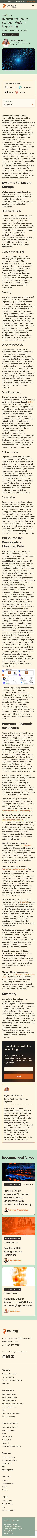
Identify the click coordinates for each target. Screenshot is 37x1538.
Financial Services (8, 1416)
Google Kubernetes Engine (11, 1446)
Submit (18, 1076)
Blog (3, 1466)
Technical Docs (7, 1504)
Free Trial (5, 1383)
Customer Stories (8, 1484)
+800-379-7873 (12, 1345)
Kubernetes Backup (9, 1400)
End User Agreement (11, 1524)
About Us (5, 1480)
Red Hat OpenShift (8, 1430)
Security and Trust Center (12, 1527)
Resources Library (8, 1457)
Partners (5, 1487)
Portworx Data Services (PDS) (18, 975)
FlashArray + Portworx (10, 1427)
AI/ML (4, 1410)
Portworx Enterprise (9, 1374)
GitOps (31, 401)
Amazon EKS (6, 1440)
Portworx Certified (8, 1510)
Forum (4, 1507)
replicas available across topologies (17, 810)
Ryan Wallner (12, 1095)
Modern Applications (9, 1407)
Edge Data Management (10, 1413)
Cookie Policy (8, 1533)
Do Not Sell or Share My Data (13, 1529)
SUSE (4, 1433)
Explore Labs (31, 1)
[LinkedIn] (3, 1356)
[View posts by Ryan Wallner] (24, 40)
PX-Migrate (26, 845)
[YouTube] (12, 1356)
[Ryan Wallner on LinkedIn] (21, 1095)
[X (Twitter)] (8, 1356)
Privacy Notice (9, 1531)
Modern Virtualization (9, 1397)
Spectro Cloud (7, 1437)
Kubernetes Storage (9, 1394)
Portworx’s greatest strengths (14, 869)
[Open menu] (33, 6)
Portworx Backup (8, 1377)
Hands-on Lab (7, 1463)
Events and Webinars (9, 1460)
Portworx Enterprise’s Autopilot (15, 819)
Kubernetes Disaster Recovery (12, 1404)
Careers (5, 1490)
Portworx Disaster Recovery (12, 1380)
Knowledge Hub (7, 1470)
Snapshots (24, 901)
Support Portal (7, 1501)
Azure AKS (5, 1443)
